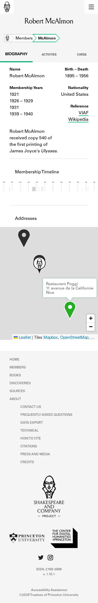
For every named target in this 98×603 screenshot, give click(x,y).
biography (16, 54)
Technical (29, 430)
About (15, 399)
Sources (17, 391)
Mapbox (51, 337)
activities (49, 55)
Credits (27, 462)
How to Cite (30, 438)
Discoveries (20, 383)
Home (7, 39)
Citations (28, 446)
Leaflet (24, 337)
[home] (7, 7)
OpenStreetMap (74, 337)
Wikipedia (78, 120)
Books (15, 375)
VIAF (83, 113)
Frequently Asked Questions (46, 415)
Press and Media (35, 454)
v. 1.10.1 (49, 574)
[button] (91, 7)
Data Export (31, 422)
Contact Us (30, 407)
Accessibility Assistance (49, 590)
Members (24, 39)
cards (82, 55)
